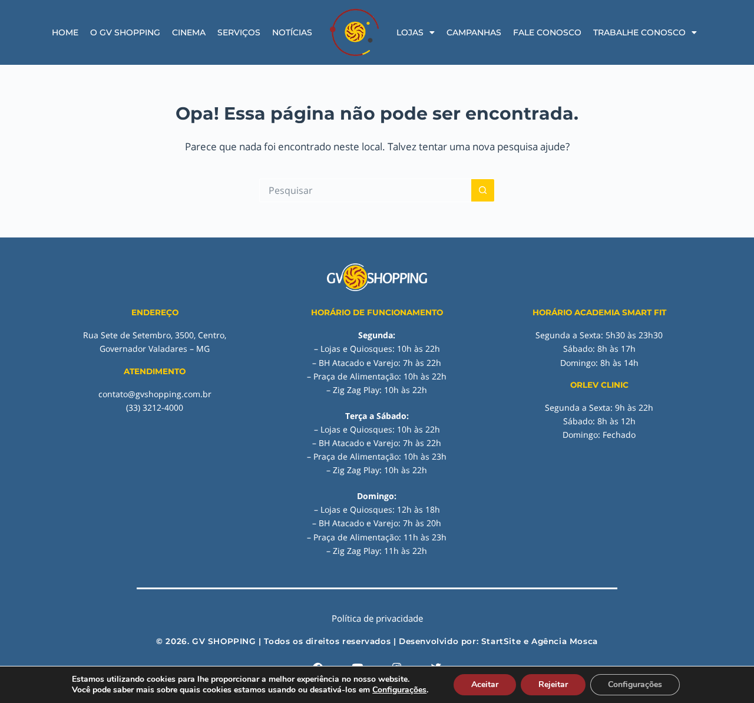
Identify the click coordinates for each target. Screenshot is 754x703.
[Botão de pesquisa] (483, 190)
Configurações (399, 690)
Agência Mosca (564, 641)
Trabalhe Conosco (639, 32)
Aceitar (484, 684)
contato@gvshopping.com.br (154, 394)
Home (65, 32)
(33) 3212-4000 (154, 407)
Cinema (189, 32)
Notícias (292, 32)
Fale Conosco (547, 32)
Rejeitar (553, 684)
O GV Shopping (125, 32)
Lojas (410, 32)
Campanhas (474, 32)
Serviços (238, 32)
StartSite (501, 641)
